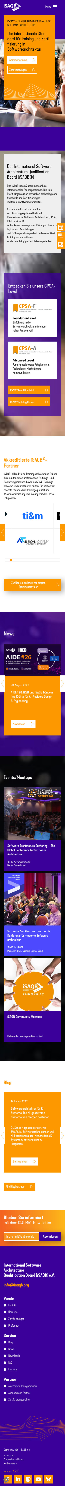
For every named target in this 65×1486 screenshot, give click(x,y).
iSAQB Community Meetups (24, 1017)
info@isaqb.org (16, 1285)
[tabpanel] (32, 528)
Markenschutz (10, 1463)
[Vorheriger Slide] (62, 532)
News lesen (19, 724)
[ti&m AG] (32, 515)
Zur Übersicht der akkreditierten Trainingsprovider (28, 585)
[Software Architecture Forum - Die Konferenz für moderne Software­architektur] (32, 906)
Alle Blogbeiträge (15, 1186)
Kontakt (12, 1305)
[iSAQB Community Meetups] (32, 992)
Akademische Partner (19, 1393)
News (11, 1349)
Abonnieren (50, 1236)
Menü (48, 7)
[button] (6, 1480)
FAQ (10, 1362)
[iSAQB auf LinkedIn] (18, 1479)
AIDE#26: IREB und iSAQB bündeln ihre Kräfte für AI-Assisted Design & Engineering (32, 696)
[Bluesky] (48, 1479)
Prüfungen (13, 1325)
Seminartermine (18, 60)
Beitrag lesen (20, 1161)
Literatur (12, 1369)
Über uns (13, 1312)
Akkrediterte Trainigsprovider (22, 1386)
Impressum (9, 1455)
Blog (10, 1342)
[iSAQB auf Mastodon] (28, 1479)
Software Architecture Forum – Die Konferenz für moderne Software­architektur (28, 935)
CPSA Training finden (22, 402)
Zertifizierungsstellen (19, 1399)
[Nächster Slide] (2, 532)
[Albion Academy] (32, 541)
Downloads (14, 1356)
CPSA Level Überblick (22, 390)
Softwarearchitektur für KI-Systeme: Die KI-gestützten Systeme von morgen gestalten (30, 1112)
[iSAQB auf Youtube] (38, 1479)
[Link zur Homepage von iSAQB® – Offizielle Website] (12, 6)
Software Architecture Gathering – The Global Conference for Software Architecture (31, 850)
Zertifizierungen (18, 70)
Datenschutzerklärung (14, 1459)
